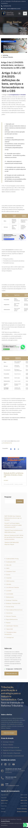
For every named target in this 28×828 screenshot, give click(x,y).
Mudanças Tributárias (11, 600)
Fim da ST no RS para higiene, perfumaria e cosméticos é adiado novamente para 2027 (13, 525)
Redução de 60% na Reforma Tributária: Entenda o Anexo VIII (13, 475)
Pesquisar (7, 497)
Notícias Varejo (10, 606)
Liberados (8, 584)
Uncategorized (10, 637)
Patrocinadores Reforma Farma (14, 610)
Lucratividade (9, 594)
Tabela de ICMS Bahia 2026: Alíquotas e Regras (11, 543)
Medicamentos (10, 597)
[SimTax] (8, 13)
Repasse (8, 622)
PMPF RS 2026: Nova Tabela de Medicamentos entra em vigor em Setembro (13, 518)
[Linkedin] (5, 764)
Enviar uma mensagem (9, 732)
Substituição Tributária (12, 626)
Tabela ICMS (9, 629)
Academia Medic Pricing (12, 558)
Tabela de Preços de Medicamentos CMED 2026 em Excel (13, 531)
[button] (10, 449)
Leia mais (6, 480)
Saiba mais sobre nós (11, 673)
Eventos (8, 574)
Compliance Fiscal (10, 571)
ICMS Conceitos (10, 581)
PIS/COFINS (9, 613)
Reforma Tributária (8, 57)
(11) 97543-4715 (7, 443)
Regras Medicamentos (12, 619)
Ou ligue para (13, 669)
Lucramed (8, 590)
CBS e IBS (8, 565)
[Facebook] (1, 764)
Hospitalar (9, 578)
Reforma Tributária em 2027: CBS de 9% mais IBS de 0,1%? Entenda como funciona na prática (13, 537)
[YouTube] (13, 764)
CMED (7, 568)
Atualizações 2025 (10, 562)
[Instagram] (9, 764)
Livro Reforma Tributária (12, 587)
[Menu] (25, 13)
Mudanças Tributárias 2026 (13, 603)
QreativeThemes (5, 821)
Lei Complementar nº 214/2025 (17, 94)
